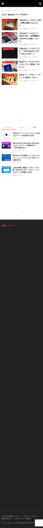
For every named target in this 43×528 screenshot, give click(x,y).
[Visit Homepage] (21, 3)
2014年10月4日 (34, 80)
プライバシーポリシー (30, 516)
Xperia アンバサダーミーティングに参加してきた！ (30, 76)
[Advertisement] (21, 103)
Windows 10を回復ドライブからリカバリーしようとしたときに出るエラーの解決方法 (26, 157)
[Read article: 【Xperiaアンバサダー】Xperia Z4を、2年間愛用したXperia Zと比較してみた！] (10, 37)
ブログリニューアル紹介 (22, 518)
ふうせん (25, 28)
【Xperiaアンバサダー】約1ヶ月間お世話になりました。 (30, 23)
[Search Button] (40, 3)
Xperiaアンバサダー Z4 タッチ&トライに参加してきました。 (29, 64)
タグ (9, 10)
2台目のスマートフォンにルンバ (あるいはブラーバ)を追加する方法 (26, 134)
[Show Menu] (3, 3)
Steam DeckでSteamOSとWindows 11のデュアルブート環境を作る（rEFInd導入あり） (26, 145)
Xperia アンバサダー (18, 10)
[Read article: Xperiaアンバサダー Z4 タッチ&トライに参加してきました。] (10, 66)
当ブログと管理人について (11, 516)
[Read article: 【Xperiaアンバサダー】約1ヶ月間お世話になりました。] (10, 24)
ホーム (4, 10)
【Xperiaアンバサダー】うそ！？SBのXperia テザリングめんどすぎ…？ (29, 51)
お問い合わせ (6, 518)
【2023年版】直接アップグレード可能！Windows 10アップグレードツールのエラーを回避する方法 (26, 169)
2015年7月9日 (33, 28)
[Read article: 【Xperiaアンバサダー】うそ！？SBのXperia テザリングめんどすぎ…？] (10, 53)
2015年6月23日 (34, 57)
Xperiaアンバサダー (9, 20)
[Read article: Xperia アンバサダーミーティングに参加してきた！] (10, 79)
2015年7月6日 (33, 44)
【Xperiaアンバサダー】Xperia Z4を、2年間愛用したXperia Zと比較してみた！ (29, 37)
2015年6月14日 (34, 70)
